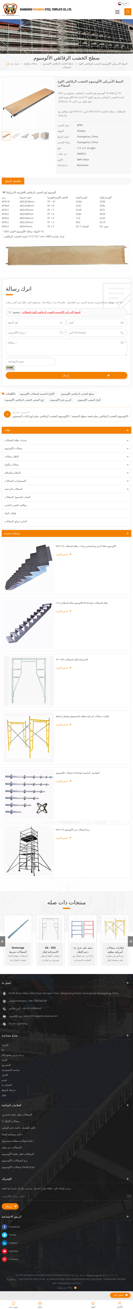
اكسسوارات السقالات (15, 481)
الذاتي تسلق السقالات (16, 521)
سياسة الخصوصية (11, 1070)
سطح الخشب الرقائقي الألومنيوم (57, 64)
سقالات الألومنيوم (13, 448)
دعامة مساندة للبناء (12, 1134)
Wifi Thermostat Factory (66, 1283)
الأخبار (5, 1075)
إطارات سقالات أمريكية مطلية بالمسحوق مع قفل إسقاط (82, 716)
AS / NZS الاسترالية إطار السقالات (72, 659)
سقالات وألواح (30, 64)
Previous (2, 941)
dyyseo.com (111, 1275)
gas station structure (32, 1279)
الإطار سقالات (12, 456)
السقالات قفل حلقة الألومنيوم (18, 1154)
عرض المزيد (62, 554)
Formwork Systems (115, 1279)
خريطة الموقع (9, 1090)
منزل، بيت (14, 64)
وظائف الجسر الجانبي (15, 505)
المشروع (6, 1065)
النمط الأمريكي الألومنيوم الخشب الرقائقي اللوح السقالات (51, 312)
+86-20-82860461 (31, 1008)
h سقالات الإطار (11, 1121)
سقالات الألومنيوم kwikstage (18, 1167)
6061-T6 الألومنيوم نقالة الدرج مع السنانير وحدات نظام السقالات (86, 546)
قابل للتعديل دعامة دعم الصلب (18, 1128)
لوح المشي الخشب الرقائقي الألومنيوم (24, 400)
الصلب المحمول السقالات (17, 497)
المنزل (5, 1045)
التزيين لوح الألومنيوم (60, 400)
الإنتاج (4, 1060)
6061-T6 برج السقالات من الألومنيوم (73, 829)
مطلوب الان (118, 1295)
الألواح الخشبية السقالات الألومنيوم (37, 394)
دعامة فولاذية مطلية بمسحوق (18, 1141)
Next (130, 941)
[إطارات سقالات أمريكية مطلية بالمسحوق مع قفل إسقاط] (115, 928)
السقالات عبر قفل (11, 1147)
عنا (3, 1050)
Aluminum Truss (56, 1279)
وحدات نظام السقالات (16, 440)
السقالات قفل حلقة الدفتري (17, 1114)
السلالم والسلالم (13, 473)
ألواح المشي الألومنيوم (89, 400)
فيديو (4, 1080)
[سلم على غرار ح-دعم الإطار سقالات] (82, 928)
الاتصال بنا (7, 1085)
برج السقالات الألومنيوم (15, 1160)
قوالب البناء (10, 513)
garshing (22, 1024)
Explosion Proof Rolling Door (84, 1279)
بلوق (4, 1095)
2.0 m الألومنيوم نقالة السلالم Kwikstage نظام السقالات (82, 603)
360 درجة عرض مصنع (13, 1055)
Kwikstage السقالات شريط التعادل (18, 950)
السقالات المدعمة (13, 489)
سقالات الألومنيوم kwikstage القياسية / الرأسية (78, 773)
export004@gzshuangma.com (40, 1016)
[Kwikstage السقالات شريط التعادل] (18, 928)
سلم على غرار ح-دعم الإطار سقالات (82, 950)
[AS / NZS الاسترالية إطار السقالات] (50, 928)
